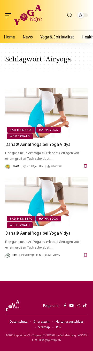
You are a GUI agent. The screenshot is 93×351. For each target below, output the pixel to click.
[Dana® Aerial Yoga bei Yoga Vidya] (46, 113)
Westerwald (20, 136)
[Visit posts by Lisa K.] (7, 166)
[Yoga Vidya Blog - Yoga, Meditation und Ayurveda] (28, 15)
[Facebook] (65, 305)
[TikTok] (85, 305)
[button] (9, 15)
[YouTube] (71, 305)
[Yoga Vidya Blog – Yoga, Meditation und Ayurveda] (12, 305)
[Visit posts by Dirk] (7, 255)
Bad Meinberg (21, 130)
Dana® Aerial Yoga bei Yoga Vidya (38, 144)
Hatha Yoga (48, 130)
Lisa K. (16, 166)
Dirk (14, 255)
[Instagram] (78, 305)
